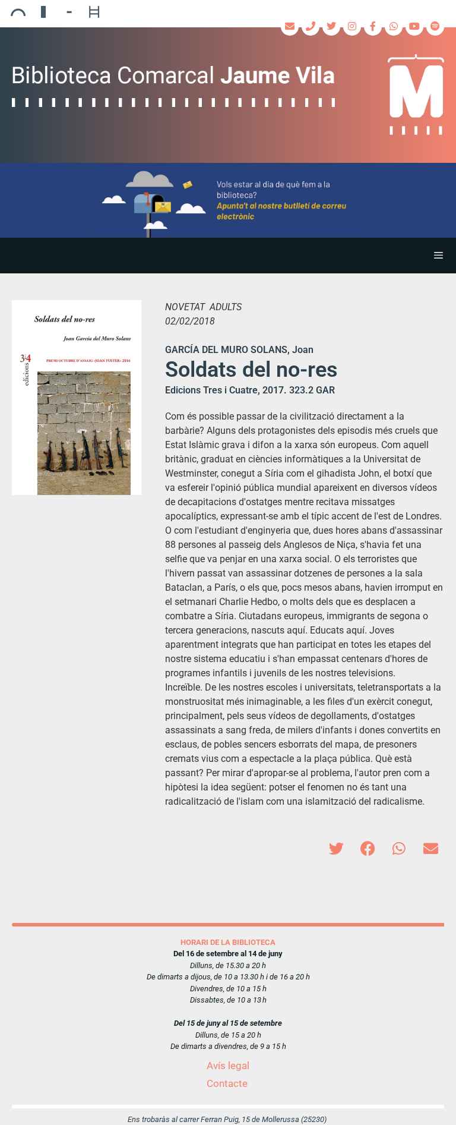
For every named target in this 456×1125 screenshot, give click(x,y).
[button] (228, 200)
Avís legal (228, 1066)
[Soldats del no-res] (76, 397)
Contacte (227, 1083)
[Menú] (228, 255)
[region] (228, 200)
